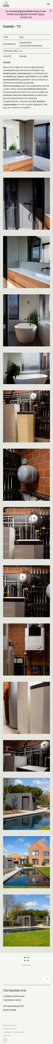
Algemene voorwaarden (14, 1032)
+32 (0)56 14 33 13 (12, 1000)
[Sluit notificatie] (50, 11)
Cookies (6, 1035)
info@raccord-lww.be (14, 996)
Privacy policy (9, 1029)
